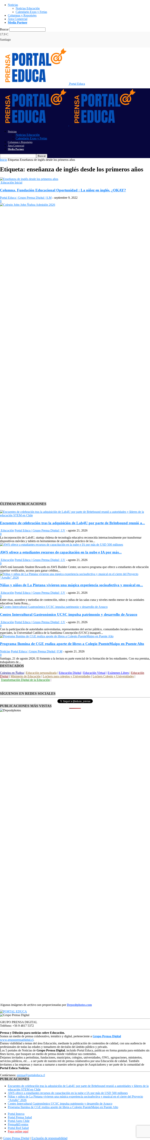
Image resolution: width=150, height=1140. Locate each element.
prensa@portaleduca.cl (31, 1075)
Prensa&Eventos (18, 1124)
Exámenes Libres (118, 672)
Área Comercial (17, 19)
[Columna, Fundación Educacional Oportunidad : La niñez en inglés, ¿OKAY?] (29, 179)
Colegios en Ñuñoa (12, 672)
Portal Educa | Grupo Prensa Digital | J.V (40, 530)
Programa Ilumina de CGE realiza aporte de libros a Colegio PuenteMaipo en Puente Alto (72, 644)
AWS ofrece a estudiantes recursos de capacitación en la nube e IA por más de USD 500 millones (68, 1093)
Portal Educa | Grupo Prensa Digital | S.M (26, 197)
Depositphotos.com (79, 1004)
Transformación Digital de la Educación (25, 680)
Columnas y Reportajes (22, 15)
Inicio (3, 159)
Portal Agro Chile (18, 1121)
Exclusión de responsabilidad (49, 1138)
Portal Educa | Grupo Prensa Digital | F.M (36, 651)
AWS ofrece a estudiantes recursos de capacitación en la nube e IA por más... (61, 552)
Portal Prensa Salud (20, 1117)
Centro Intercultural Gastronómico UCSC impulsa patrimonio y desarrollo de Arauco (68, 614)
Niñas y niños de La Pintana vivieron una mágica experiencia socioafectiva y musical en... (71, 585)
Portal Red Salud (18, 1128)
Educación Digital (70, 672)
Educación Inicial (11, 182)
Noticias (13, 4)
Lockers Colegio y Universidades (113, 676)
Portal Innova (16, 1113)
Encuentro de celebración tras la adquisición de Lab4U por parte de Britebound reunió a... (72, 523)
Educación (7, 530)
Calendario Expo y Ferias (31, 12)
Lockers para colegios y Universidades (66, 676)
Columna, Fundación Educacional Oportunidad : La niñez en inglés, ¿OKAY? (63, 190)
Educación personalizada (41, 672)
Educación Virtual (94, 672)
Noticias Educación (28, 8)
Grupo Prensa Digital (16, 1138)
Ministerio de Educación (26, 676)
